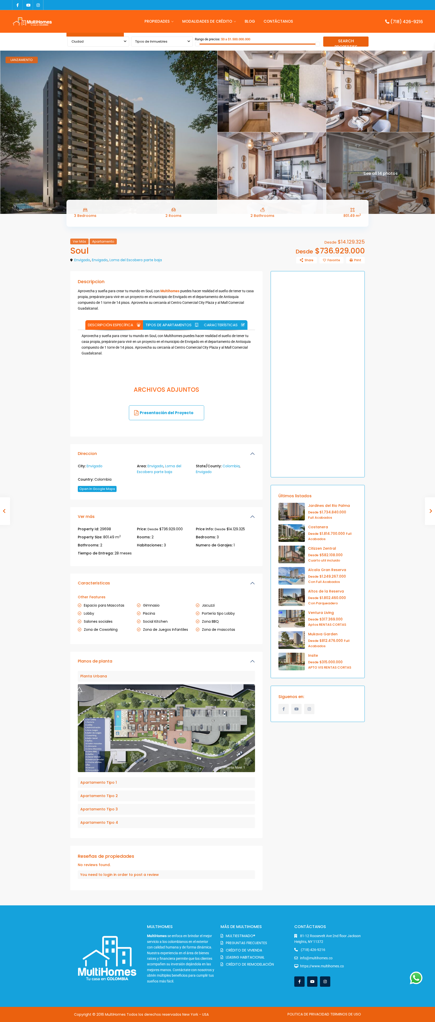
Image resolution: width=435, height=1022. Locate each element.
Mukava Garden (323, 634)
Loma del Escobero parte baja (136, 259)
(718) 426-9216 (406, 22)
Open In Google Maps (97, 488)
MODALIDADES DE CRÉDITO (207, 21)
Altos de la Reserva (326, 591)
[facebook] (17, 5)
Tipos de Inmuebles (151, 41)
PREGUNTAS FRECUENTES (246, 942)
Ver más (86, 516)
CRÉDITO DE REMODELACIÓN (250, 964)
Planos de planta (95, 661)
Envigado (82, 259)
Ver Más (79, 241)
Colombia (231, 466)
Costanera (318, 527)
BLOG (250, 21)
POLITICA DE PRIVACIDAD (308, 1014)
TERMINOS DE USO (345, 1014)
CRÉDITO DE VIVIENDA (244, 950)
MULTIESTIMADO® (240, 935)
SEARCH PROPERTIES (346, 42)
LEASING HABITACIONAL (245, 957)
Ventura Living (321, 612)
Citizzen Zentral (322, 548)
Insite (313, 655)
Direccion (87, 453)
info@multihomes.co (316, 958)
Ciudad (77, 41)
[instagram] (38, 5)
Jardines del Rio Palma (329, 505)
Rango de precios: (207, 39)
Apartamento (103, 241)
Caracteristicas (94, 583)
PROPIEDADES (157, 21)
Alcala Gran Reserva (327, 569)
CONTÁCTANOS (278, 21)
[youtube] (28, 5)
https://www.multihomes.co (322, 966)
